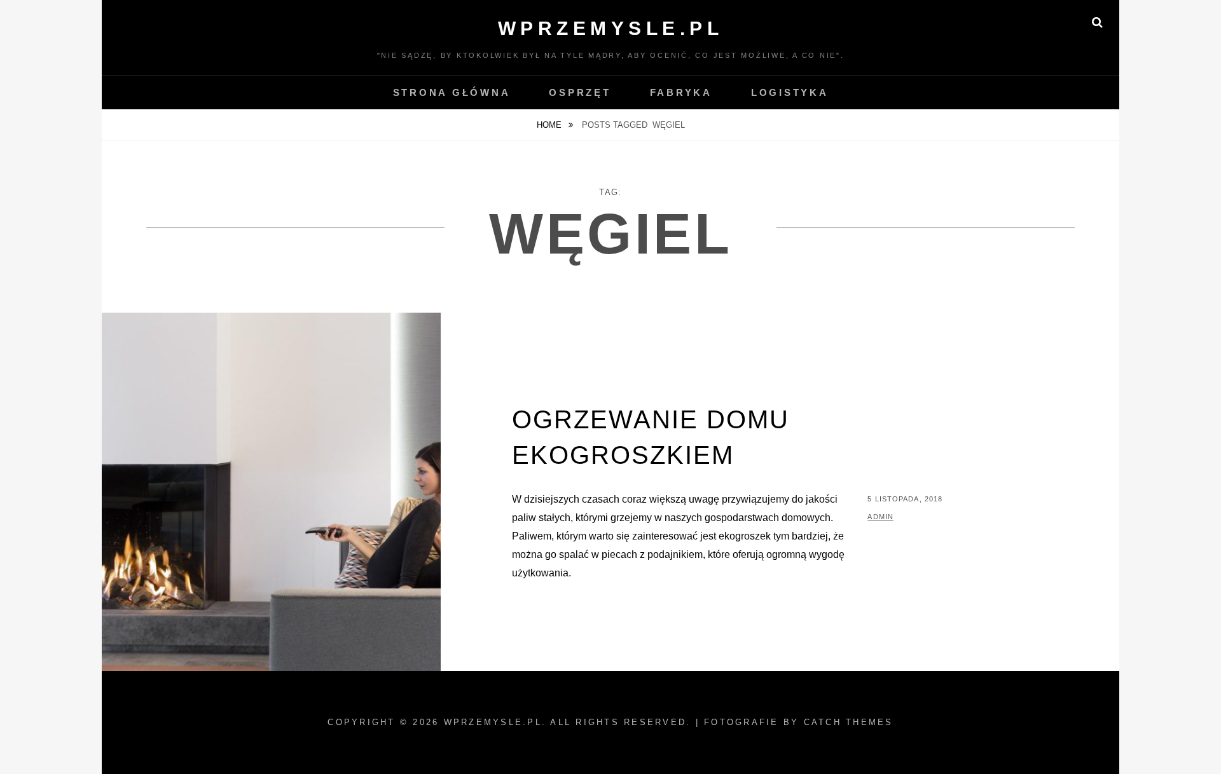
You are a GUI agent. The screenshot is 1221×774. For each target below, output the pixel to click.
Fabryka (681, 92)
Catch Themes (848, 722)
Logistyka (790, 92)
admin (880, 516)
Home (550, 125)
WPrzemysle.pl (611, 28)
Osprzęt (579, 92)
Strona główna (452, 92)
